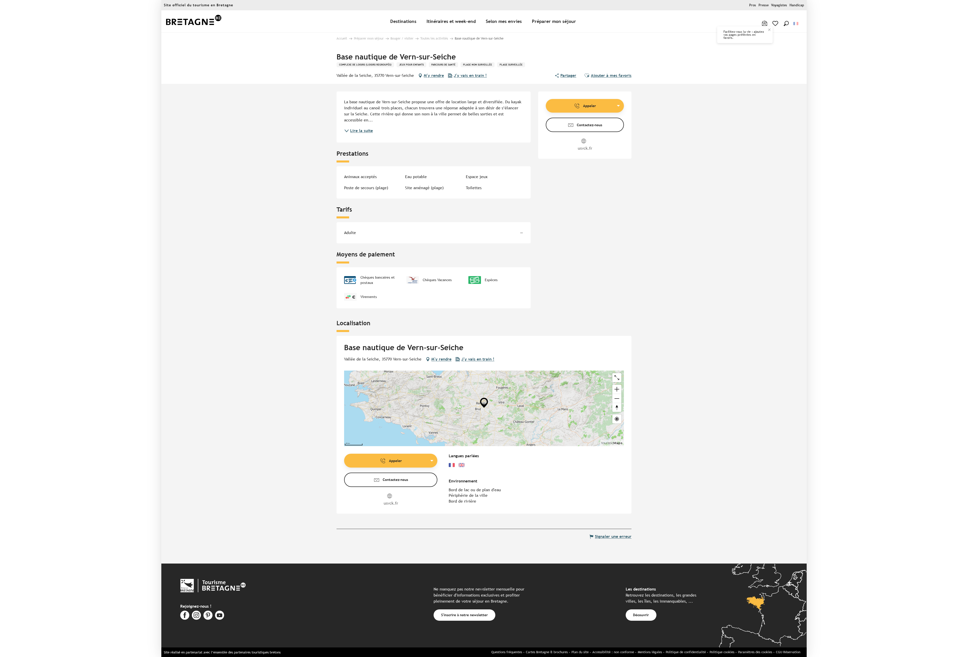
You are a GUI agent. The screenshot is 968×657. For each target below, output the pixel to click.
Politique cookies (722, 652)
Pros (752, 5)
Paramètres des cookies (755, 652)
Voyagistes (779, 5)
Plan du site (580, 652)
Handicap (797, 5)
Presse (764, 5)
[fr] (796, 23)
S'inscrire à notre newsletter (464, 615)
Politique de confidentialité (686, 652)
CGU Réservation (788, 652)
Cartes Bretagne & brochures (547, 652)
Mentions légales (650, 652)
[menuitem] (193, 21)
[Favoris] (775, 23)
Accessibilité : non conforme (613, 652)
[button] (786, 23)
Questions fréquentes (506, 652)
